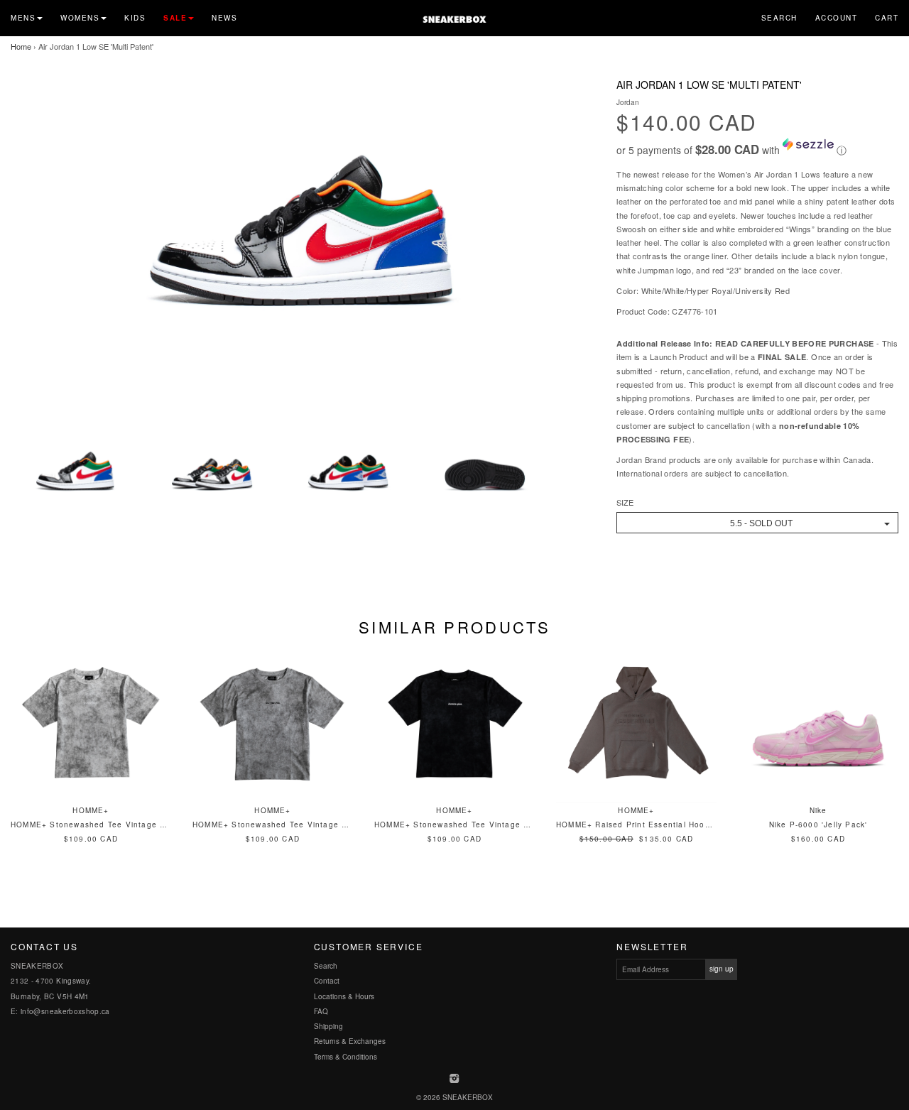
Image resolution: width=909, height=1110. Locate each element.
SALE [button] (175, 18)
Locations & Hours (344, 996)
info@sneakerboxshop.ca (65, 1011)
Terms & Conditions (345, 1057)
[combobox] (757, 522)
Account (836, 18)
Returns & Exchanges (350, 1041)
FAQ (321, 1011)
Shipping (328, 1026)
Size (624, 502)
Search (779, 18)
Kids (135, 18)
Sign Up (721, 969)
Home (21, 46)
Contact (326, 981)
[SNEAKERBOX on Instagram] (455, 1079)
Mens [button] (23, 18)
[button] (757, 148)
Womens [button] (79, 18)
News (224, 18)
